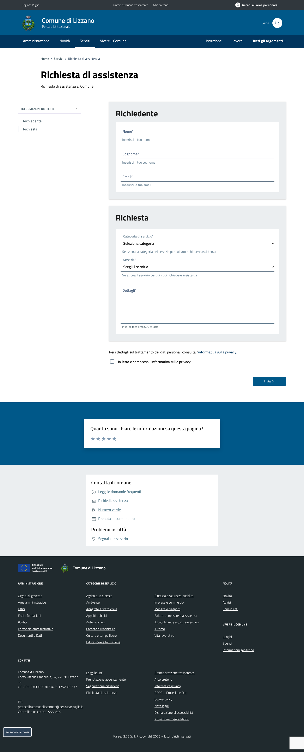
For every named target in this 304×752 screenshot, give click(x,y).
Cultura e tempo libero (101, 635)
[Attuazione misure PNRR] (36, 569)
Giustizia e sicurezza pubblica (174, 595)
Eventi (227, 643)
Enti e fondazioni (29, 615)
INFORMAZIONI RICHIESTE (38, 109)
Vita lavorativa (164, 635)
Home (45, 58)
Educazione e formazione (103, 642)
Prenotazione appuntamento (106, 679)
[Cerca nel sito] (277, 23)
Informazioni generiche (238, 649)
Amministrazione (36, 41)
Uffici (21, 608)
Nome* (128, 131)
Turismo (159, 628)
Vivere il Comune (113, 41)
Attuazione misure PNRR (171, 719)
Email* (127, 177)
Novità (65, 41)
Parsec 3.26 (121, 736)
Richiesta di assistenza (101, 692)
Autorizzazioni (95, 622)
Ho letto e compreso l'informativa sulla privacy (153, 362)
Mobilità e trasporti (167, 608)
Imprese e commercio (169, 602)
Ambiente (93, 602)
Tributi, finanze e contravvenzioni (176, 622)
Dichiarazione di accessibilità (173, 712)
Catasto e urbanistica (100, 628)
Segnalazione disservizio (102, 685)
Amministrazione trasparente (130, 5)
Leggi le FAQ (94, 672)
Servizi (85, 41)
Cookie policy (163, 699)
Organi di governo (30, 595)
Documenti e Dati (30, 635)
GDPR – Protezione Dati (170, 692)
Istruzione (214, 41)
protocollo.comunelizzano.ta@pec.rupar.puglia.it (50, 706)
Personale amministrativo (35, 628)
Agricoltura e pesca (99, 595)
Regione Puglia (30, 5)
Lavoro (237, 41)
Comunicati (230, 608)
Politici (22, 622)
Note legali (161, 705)
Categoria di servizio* (138, 236)
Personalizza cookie (17, 732)
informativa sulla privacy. (217, 352)
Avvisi (227, 602)
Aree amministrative (32, 602)
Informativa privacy (167, 685)
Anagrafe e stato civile (101, 608)
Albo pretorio (160, 5)
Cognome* (130, 154)
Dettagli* (129, 290)
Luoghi (227, 636)
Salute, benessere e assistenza (175, 615)
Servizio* (129, 260)
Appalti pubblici (96, 615)
